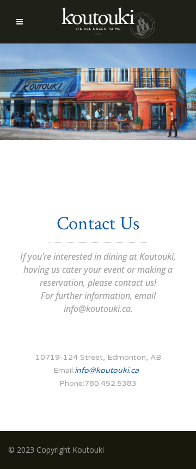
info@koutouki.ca (97, 309)
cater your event (93, 270)
